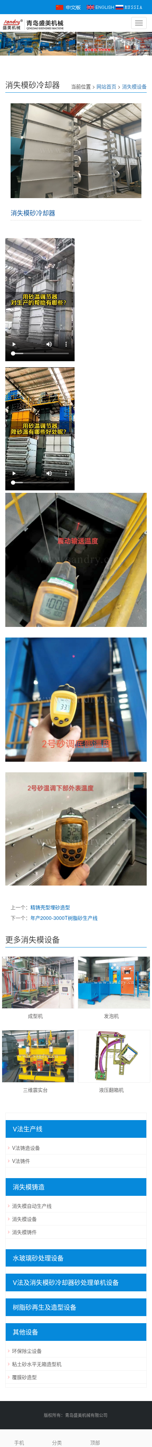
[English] (100, 6)
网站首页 (106, 86)
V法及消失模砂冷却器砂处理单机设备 (66, 1282)
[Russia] (129, 6)
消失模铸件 (24, 1231)
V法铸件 (21, 1160)
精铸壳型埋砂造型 (50, 907)
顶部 (95, 1442)
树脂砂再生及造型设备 (44, 1306)
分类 (57, 1442)
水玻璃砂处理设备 (38, 1257)
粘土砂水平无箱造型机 (37, 1363)
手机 (19, 1442)
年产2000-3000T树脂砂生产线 (64, 917)
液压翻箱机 (111, 1089)
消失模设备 (134, 86)
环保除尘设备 (27, 1350)
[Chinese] (68, 6)
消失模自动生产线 (32, 1205)
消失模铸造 (29, 1186)
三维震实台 (35, 1089)
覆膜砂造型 (24, 1376)
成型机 (35, 1015)
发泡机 (111, 1015)
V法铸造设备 (26, 1147)
